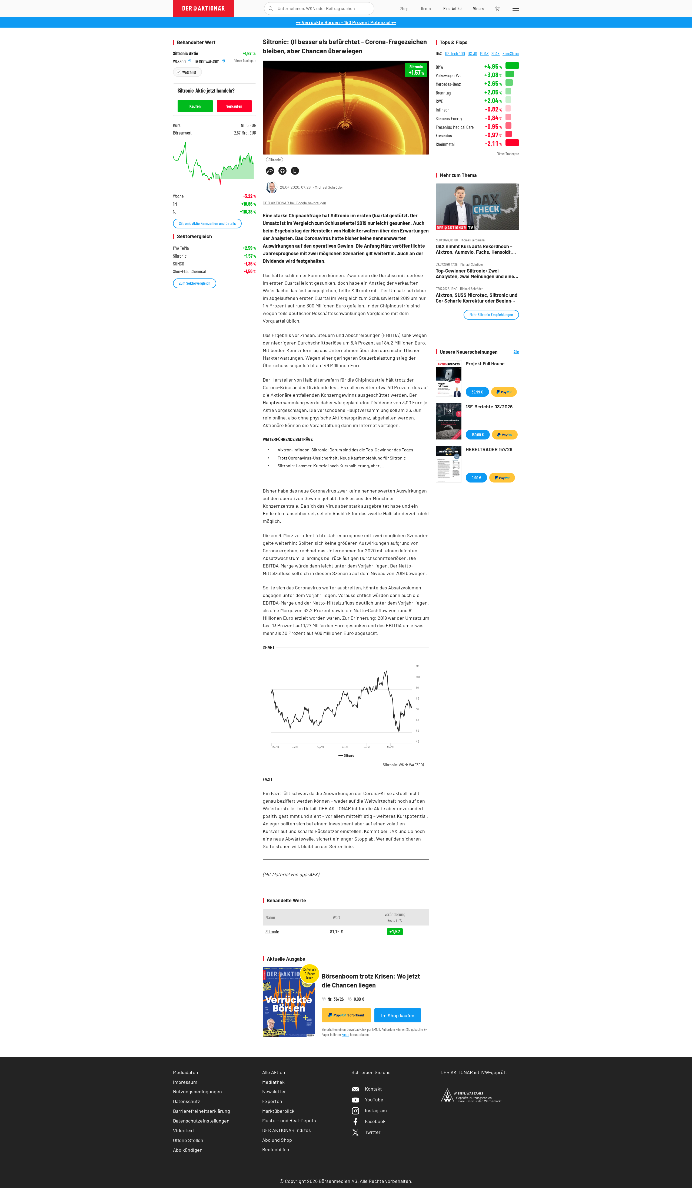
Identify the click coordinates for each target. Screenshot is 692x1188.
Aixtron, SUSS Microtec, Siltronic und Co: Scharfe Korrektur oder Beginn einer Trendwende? (476, 297)
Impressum (185, 1082)
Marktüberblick (278, 1111)
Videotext (183, 1130)
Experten (272, 1101)
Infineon (443, 110)
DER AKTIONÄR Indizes (286, 1130)
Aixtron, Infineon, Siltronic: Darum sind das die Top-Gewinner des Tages (345, 449)
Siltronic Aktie (185, 53)
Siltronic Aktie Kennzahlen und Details (207, 223)
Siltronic (274, 159)
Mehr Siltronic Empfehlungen (491, 314)
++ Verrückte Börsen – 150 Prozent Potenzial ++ (346, 22)
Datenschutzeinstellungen (201, 1121)
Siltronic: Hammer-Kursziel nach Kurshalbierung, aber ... (331, 465)
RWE (439, 101)
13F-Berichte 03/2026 (489, 406)
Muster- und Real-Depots (289, 1120)
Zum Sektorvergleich (194, 282)
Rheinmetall (445, 144)
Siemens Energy (449, 118)
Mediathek (273, 1082)
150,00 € (478, 434)
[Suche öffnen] (270, 8)
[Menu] (514, 8)
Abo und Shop (277, 1140)
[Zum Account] (426, 8)
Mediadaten (185, 1072)
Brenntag (443, 93)
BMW (439, 67)
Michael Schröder (329, 187)
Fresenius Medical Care (455, 127)
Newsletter (274, 1091)
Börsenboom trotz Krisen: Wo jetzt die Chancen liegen (371, 980)
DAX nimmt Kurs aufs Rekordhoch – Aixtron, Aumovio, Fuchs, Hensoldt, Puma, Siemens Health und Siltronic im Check (475, 249)
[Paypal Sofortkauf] (504, 392)
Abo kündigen (187, 1150)
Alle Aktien (273, 1072)
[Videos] (479, 8)
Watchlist (189, 71)
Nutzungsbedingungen (197, 1091)
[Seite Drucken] (282, 171)
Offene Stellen (188, 1140)
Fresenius (444, 135)
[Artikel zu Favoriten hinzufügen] (295, 171)
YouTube (374, 1099)
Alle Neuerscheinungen (509, 352)
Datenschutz (186, 1101)
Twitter (373, 1132)
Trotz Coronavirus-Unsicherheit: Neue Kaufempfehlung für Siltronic (342, 457)
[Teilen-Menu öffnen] (270, 171)
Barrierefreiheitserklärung (201, 1111)
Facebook (375, 1121)
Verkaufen (234, 106)
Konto (345, 1034)
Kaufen (195, 106)
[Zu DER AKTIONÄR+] (453, 8)
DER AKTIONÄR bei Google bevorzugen (294, 203)
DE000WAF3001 (208, 60)
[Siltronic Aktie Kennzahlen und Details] (214, 163)
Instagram (376, 1110)
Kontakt (373, 1089)
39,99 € (477, 391)
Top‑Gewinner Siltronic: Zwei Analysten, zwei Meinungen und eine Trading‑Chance (475, 273)
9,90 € (476, 477)
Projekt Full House (485, 363)
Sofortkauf (355, 1015)
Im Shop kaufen (397, 1015)
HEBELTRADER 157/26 (489, 449)
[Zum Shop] (404, 8)
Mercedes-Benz (448, 84)
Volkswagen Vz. (448, 75)
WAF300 (180, 60)
